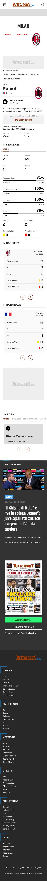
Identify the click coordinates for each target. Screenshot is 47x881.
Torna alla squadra (12, 70)
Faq (4, 813)
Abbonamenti (8, 780)
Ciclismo (6, 716)
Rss (4, 777)
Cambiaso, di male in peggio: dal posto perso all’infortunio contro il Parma (21, 537)
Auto (5, 743)
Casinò (5, 856)
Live (4, 676)
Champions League (11, 686)
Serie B (6, 683)
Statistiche (34, 74)
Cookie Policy (8, 819)
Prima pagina (8, 783)
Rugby (5, 713)
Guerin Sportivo (9, 756)
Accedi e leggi (27, 633)
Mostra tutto (23, 120)
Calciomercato (9, 695)
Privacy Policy (9, 826)
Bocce (5, 725)
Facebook (10, 867)
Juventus (9, 497)
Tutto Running (8, 719)
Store (5, 789)
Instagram (20, 867)
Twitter (29, 867)
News (6, 74)
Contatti (6, 807)
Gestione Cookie (9, 822)
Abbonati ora (23, 620)
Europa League (9, 689)
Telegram (37, 867)
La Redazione (8, 810)
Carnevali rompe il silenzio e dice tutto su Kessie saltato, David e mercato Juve (21, 542)
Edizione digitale (9, 786)
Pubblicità (7, 843)
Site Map (6, 850)
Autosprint (7, 746)
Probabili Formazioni (12, 78)
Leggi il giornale (24, 627)
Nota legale (7, 816)
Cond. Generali (9, 829)
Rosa (13, 74)
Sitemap (6, 792)
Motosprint (7, 752)
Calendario (22, 74)
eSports (6, 728)
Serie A (6, 679)
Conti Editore (8, 762)
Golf (4, 722)
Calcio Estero (8, 692)
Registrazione (8, 846)
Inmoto (6, 749)
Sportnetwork (8, 759)
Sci (4, 710)
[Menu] (4, 4)
